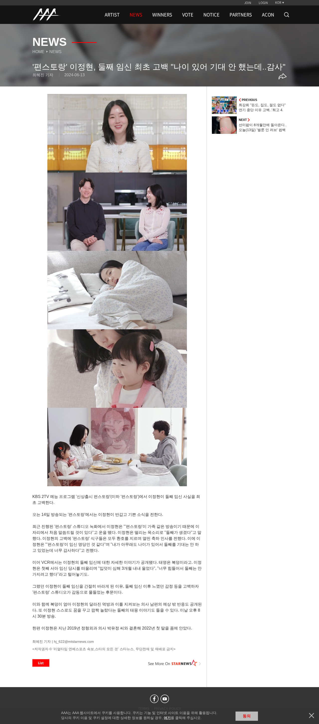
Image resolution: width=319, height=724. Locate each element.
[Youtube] (164, 699)
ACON (268, 14)
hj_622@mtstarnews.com (74, 642)
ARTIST (112, 14)
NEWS (136, 14)
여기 (167, 718)
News (55, 52)
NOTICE (211, 14)
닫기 (311, 715)
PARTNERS (241, 14)
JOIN (247, 2)
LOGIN (263, 2)
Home (38, 52)
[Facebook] (154, 699)
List (40, 663)
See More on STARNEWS (175, 663)
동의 (247, 716)
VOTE (187, 14)
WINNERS (162, 14)
